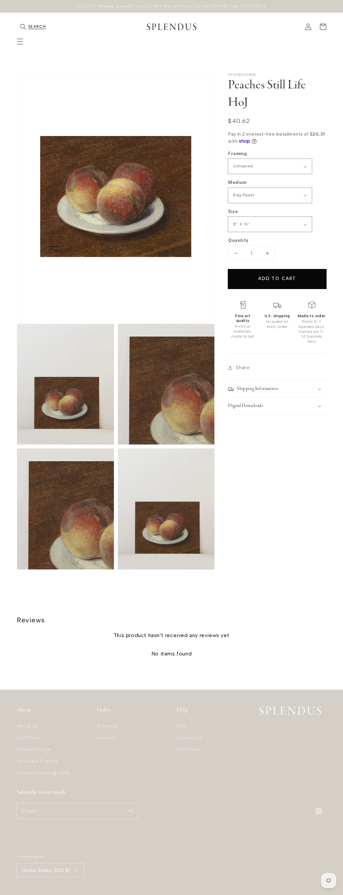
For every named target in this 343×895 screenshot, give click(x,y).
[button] (20, 41)
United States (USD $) (46, 870)
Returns (106, 738)
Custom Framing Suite (43, 773)
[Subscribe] (130, 811)
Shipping (107, 726)
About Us (27, 726)
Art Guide (188, 749)
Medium (237, 182)
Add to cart (277, 278)
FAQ (181, 726)
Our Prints (29, 738)
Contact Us (190, 738)
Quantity (238, 240)
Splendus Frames (37, 761)
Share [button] (243, 367)
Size (233, 211)
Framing (237, 153)
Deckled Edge (34, 749)
